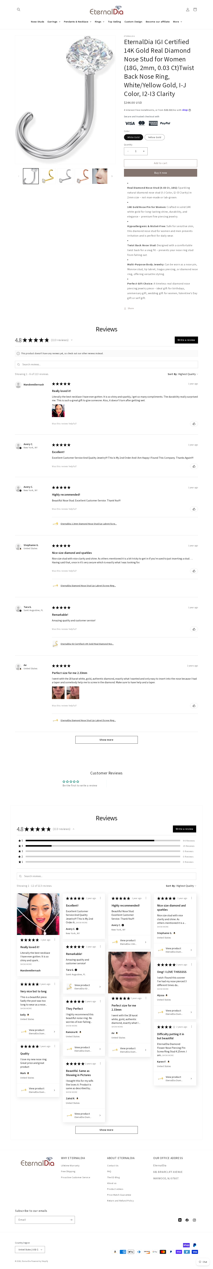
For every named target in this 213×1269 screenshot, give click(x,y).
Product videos (115, 1188)
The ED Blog (113, 1177)
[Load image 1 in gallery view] (31, 176)
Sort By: (173, 374)
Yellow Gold (154, 137)
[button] (18, 9)
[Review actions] (54, 939)
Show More (26, 964)
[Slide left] (18, 176)
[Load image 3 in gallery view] (65, 176)
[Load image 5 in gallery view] (99, 176)
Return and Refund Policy (120, 1200)
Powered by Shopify (39, 1261)
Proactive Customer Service (75, 1177)
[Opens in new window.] (20, 548)
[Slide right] (112, 176)
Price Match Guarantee (119, 1194)
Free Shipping (68, 1171)
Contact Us (112, 1165)
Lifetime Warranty (70, 1165)
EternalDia (26, 1261)
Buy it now (160, 172)
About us (111, 1183)
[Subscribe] (71, 1220)
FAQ (109, 1171)
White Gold (133, 137)
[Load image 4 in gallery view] (82, 176)
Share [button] (131, 308)
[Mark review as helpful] (194, 423)
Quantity (128, 144)
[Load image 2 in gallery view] (48, 176)
